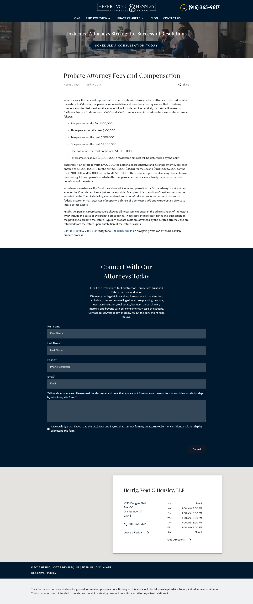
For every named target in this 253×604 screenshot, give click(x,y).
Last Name (53, 343)
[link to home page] (126, 7)
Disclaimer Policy (43, 573)
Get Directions (176, 539)
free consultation (121, 230)
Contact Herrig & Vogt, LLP (80, 230)
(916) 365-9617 (137, 524)
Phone (51, 360)
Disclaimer (103, 567)
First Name (53, 326)
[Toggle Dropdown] (110, 18)
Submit (197, 449)
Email (50, 376)
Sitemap (87, 567)
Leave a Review (133, 532)
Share (186, 84)
